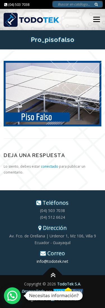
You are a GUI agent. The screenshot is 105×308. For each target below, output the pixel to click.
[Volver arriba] (52, 275)
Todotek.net (66, 299)
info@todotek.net (52, 261)
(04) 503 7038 (18, 4)
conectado (49, 166)
